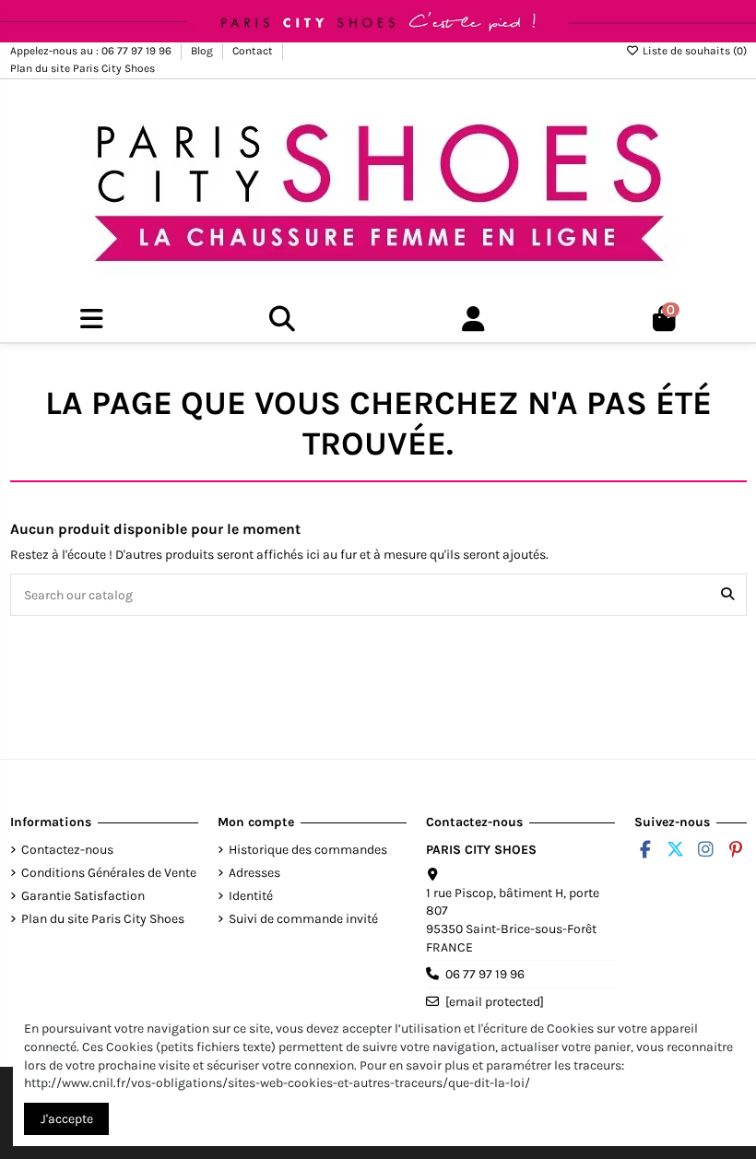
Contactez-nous (67, 849)
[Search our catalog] (727, 594)
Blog (203, 50)
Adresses (254, 873)
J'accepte (67, 1119)
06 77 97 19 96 (485, 974)
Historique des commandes (308, 849)
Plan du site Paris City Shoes (82, 68)
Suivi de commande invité (303, 919)
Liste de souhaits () (693, 50)
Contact (254, 50)
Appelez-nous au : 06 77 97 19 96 (92, 50)
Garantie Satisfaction (83, 896)
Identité (251, 896)
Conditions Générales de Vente (108, 873)
